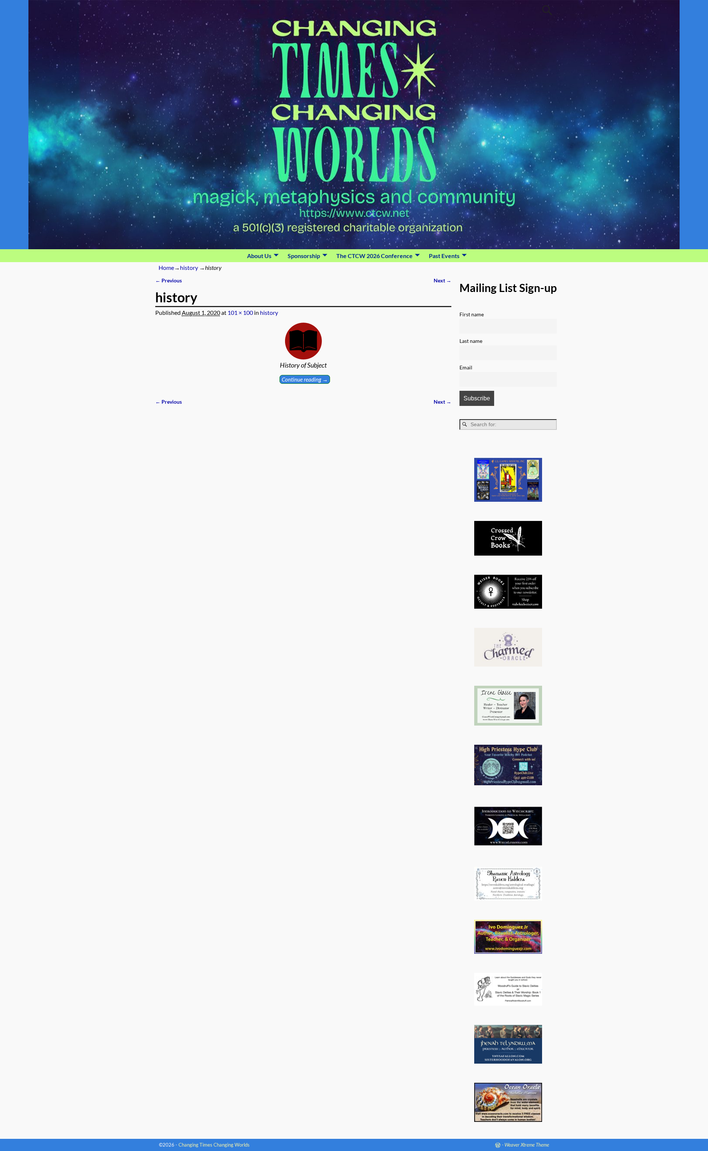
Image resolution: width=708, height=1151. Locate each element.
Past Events (444, 255)
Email (465, 367)
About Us (259, 255)
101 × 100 (240, 312)
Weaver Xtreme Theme (526, 1145)
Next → (442, 280)
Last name (470, 341)
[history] (303, 341)
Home (166, 267)
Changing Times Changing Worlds (214, 1145)
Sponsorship (304, 255)
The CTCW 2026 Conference (374, 255)
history (189, 267)
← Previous (168, 280)
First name (471, 314)
